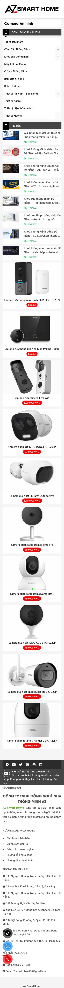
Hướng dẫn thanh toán (20, 860)
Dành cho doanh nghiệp (21, 849)
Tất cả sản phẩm (13, 41)
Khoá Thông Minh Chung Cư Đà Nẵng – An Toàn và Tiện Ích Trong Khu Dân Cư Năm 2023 (42, 168)
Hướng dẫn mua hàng (19, 854)
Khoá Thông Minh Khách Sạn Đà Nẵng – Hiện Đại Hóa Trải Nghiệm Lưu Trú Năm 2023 (41, 151)
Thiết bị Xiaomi (13, 115)
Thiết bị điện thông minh (18, 108)
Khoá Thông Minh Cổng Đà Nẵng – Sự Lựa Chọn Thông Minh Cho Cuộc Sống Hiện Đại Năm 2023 (42, 234)
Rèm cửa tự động (14, 78)
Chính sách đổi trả (17, 843)
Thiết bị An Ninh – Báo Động (21, 93)
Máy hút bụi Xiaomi (15, 64)
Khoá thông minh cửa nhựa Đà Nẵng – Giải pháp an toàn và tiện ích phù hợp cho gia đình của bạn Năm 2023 (42, 250)
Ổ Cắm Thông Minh (15, 71)
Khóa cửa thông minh (16, 56)
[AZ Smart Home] (32, 8)
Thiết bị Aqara (12, 101)
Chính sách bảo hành (19, 838)
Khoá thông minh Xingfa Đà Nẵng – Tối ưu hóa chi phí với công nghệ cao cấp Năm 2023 (42, 184)
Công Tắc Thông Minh (17, 49)
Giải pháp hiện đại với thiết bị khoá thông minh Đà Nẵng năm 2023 (42, 135)
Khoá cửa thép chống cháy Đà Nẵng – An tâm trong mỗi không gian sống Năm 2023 (42, 217)
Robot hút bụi (12, 86)
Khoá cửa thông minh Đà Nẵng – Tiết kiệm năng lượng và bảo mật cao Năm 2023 (42, 201)
